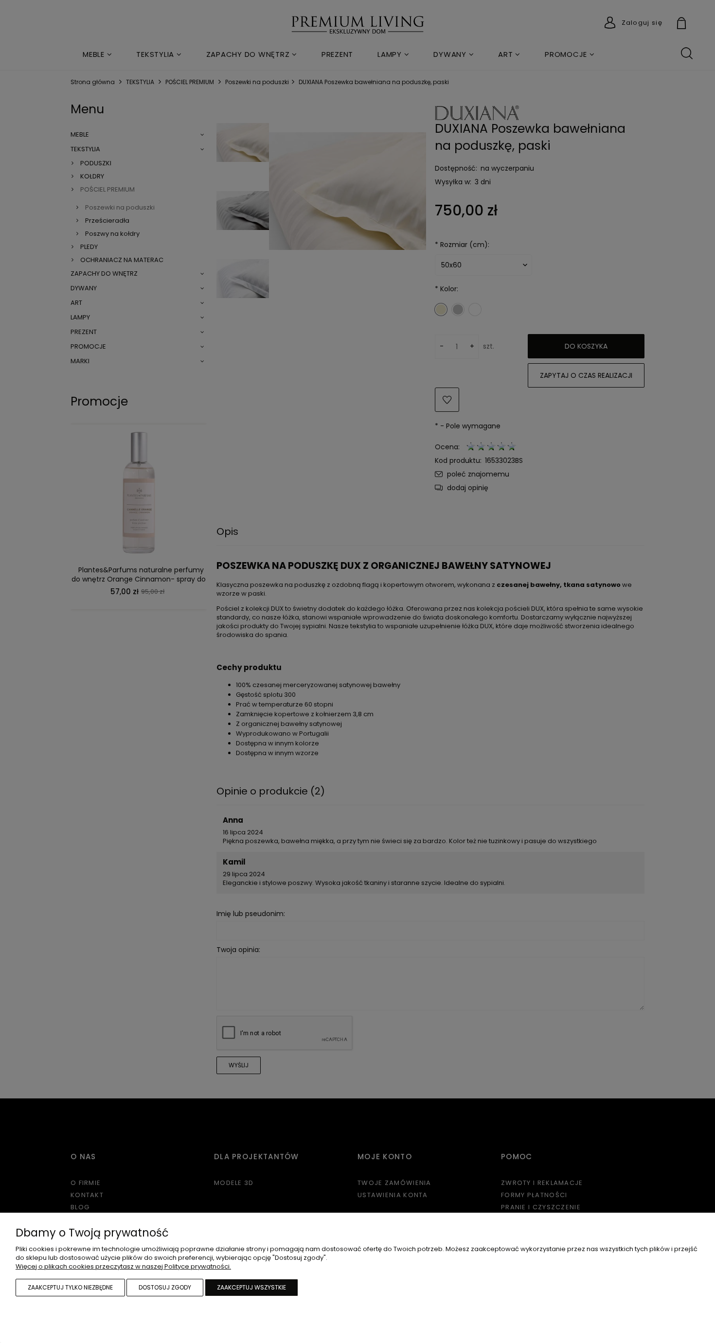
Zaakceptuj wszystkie (251, 1287)
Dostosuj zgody (165, 1287)
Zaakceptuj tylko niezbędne (70, 1287)
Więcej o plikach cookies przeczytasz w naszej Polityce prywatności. (123, 1266)
